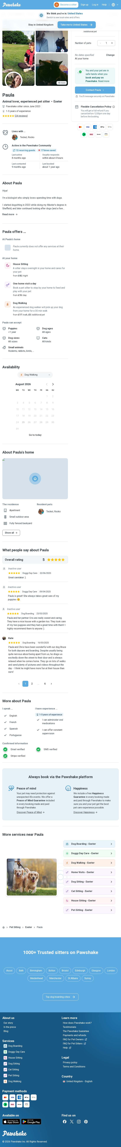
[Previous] (19, 684)
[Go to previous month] (47, 384)
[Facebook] (65, 1122)
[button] (95, 76)
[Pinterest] (86, 1122)
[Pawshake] (11, 5)
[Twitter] (72, 1122)
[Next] (51, 684)
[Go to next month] (53, 384)
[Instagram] (79, 1122)
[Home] (3, 927)
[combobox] (35, 375)
